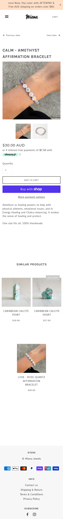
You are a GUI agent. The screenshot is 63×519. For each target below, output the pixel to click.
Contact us (31, 485)
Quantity (8, 163)
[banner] (32, 16)
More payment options (31, 197)
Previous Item (13, 35)
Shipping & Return (32, 489)
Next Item (52, 35)
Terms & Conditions (31, 494)
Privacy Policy (31, 498)
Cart (55, 17)
